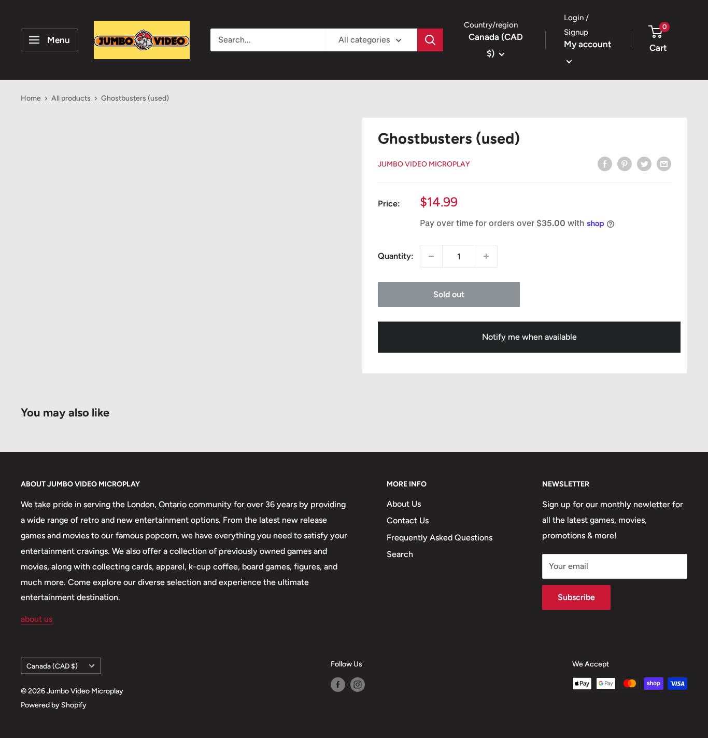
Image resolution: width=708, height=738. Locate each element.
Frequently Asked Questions (439, 537)
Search (400, 554)
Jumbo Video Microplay (424, 164)
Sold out (448, 294)
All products (71, 98)
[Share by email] (664, 163)
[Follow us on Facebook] (338, 684)
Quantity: (396, 256)
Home (31, 98)
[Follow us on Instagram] (357, 684)
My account (588, 44)
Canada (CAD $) (52, 666)
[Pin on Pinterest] (624, 163)
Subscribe (576, 597)
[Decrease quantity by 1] (431, 256)
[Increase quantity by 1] (486, 256)
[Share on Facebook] (605, 163)
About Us (404, 504)
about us (36, 619)
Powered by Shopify (54, 705)
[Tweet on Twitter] (644, 163)
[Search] (430, 40)
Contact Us (408, 520)
